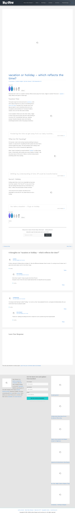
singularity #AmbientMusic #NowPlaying (60, 462)
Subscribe (48, 235)
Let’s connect (21, 510)
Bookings (43, 2)
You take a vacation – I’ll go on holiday (24, 206)
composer (15, 382)
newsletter (10, 396)
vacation (62, 93)
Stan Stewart (19, 273)
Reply (65, 270)
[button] (72, 2)
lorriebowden (16, 297)
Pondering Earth (55, 395)
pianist (14, 381)
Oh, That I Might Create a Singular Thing (60, 483)
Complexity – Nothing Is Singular (58, 504)
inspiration (20, 386)
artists (18, 393)
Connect (57, 2)
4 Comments (11, 81)
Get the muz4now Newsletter (37, 398)
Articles (50, 2)
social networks (17, 396)
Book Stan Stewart (29, 510)
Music (37, 2)
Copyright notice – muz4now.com (49, 510)
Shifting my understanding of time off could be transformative (33, 174)
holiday (31, 150)
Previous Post (6, 246)
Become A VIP (38, 510)
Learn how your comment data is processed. (30, 365)
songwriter (18, 381)
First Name (29, 381)
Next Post (70, 246)
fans (11, 393)
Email (28, 392)
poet (21, 382)
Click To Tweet (60, 135)
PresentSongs (65, 2)
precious (29, 101)
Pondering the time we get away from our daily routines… (32, 133)
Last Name (29, 387)
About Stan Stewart (28, 2)
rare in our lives (12, 105)
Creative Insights (19, 81)
